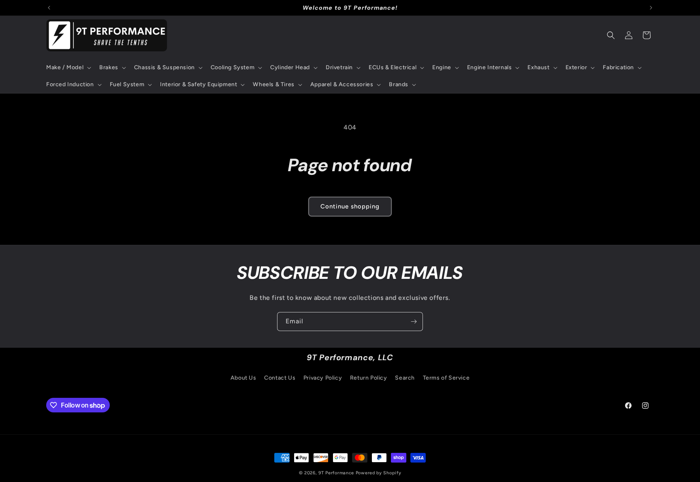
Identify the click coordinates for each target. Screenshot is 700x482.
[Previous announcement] (49, 7)
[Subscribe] (414, 321)
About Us (243, 377)
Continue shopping (350, 206)
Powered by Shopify (378, 473)
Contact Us (279, 377)
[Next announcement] (651, 7)
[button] (67, 67)
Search (405, 377)
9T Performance (336, 473)
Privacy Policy (322, 377)
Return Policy (368, 377)
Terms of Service (446, 377)
